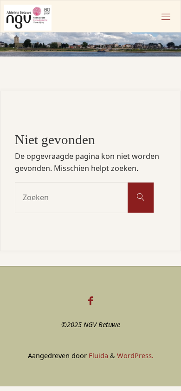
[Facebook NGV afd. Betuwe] (90, 300)
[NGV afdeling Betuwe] (28, 17)
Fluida (97, 355)
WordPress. (135, 355)
